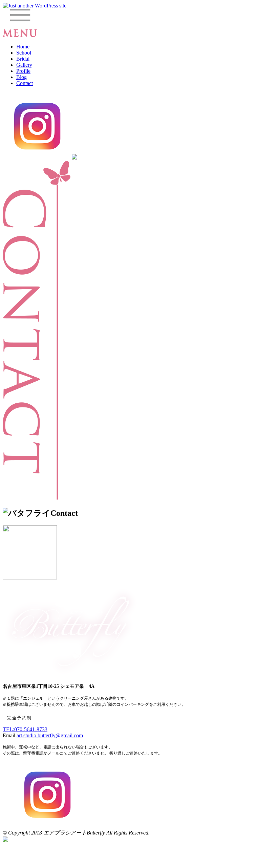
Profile (23, 71)
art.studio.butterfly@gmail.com (50, 735)
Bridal (22, 59)
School (23, 53)
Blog (21, 77)
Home (22, 46)
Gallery (24, 65)
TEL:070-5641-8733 (25, 729)
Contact (24, 83)
